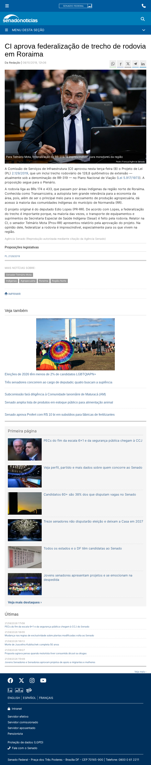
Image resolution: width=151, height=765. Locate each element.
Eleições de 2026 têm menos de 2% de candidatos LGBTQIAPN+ (50, 374)
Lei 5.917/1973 (128, 178)
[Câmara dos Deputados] (10, 690)
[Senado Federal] (75, 6)
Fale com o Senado (24, 748)
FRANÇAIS (46, 697)
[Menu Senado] (7, 6)
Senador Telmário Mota (19, 274)
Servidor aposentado (21, 728)
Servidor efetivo (18, 716)
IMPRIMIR (14, 293)
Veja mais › (140, 671)
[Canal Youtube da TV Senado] (41, 680)
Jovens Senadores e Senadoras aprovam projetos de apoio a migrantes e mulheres (50, 662)
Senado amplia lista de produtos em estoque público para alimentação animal (59, 402)
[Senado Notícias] (20, 19)
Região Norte (59, 280)
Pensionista (15, 733)
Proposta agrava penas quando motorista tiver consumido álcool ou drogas (46, 653)
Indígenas (11, 280)
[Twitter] (21, 680)
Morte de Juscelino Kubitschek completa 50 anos (32, 644)
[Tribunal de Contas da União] (29, 690)
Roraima (43, 280)
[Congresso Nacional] (19, 690)
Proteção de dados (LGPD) (25, 742)
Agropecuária (28, 280)
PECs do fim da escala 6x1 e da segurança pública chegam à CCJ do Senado (47, 626)
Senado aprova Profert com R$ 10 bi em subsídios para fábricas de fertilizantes (60, 414)
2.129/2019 (20, 173)
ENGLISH (14, 697)
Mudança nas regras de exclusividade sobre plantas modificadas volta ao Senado (49, 635)
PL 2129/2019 (12, 256)
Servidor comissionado (23, 722)
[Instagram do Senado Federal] (32, 680)
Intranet (16, 708)
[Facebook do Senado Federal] (12, 680)
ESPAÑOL (29, 697)
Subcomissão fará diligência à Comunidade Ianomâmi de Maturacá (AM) (55, 394)
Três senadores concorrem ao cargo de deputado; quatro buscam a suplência (58, 382)
